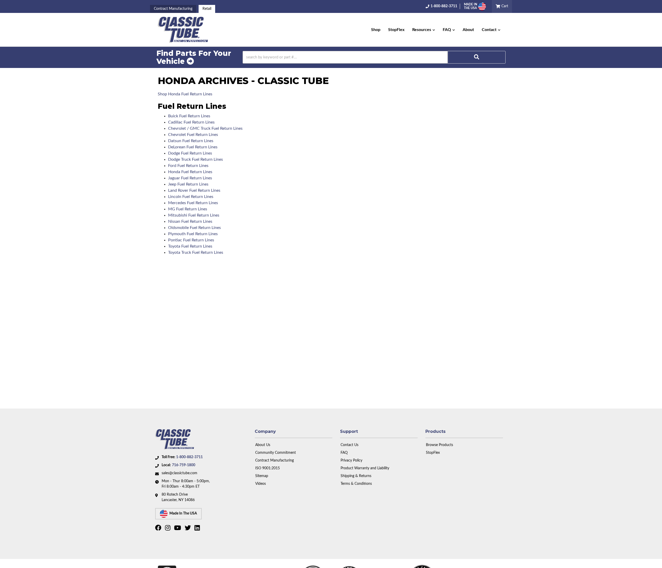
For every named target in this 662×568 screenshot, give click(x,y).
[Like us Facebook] (159, 529)
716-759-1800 (183, 465)
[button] (423, 29)
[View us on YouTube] (178, 529)
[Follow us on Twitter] (188, 529)
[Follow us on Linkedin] (197, 529)
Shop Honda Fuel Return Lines (185, 94)
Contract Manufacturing (173, 9)
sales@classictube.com (179, 473)
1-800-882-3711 (189, 457)
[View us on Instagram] (168, 529)
